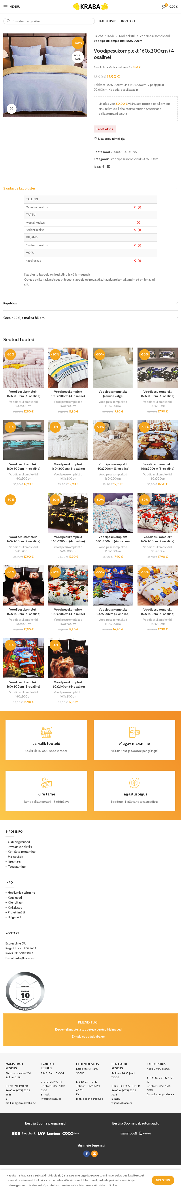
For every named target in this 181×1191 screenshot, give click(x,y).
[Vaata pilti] (12, 109)
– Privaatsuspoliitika (19, 847)
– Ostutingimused (18, 842)
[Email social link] (109, 167)
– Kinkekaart (14, 907)
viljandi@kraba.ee (121, 1102)
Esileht (98, 36)
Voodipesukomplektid (155, 36)
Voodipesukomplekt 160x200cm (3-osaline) (68, 466)
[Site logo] (90, 6)
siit (26, 284)
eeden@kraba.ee (93, 1098)
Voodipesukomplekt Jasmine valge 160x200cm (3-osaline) (112, 396)
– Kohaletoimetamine (21, 852)
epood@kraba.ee (93, 1036)
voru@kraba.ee (165, 1094)
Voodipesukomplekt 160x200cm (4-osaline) (23, 394)
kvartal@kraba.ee (51, 1098)
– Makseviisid (14, 857)
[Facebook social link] (103, 167)
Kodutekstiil (127, 36)
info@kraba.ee (24, 958)
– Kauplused (14, 898)
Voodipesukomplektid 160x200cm (118, 41)
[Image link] (25, 991)
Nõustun (163, 1180)
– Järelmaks (13, 861)
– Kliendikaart (14, 902)
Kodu (111, 36)
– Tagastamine (16, 867)
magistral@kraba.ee (24, 1102)
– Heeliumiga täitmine (20, 893)
